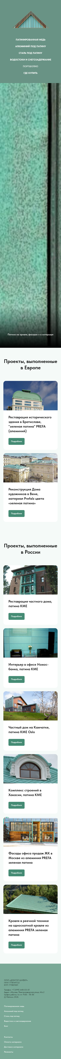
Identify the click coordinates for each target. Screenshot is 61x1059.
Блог (6, 1026)
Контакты (8, 1037)
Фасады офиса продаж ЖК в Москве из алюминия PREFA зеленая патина (30, 858)
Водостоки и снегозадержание (30, 59)
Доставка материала (13, 1047)
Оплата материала (13, 1042)
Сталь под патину (30, 53)
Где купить (30, 73)
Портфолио (30, 66)
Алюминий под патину (30, 46)
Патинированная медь (30, 39)
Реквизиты (8, 1052)
